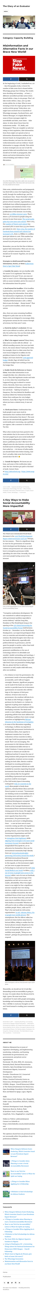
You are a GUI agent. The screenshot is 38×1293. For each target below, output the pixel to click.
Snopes (27, 490)
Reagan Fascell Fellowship (18, 1023)
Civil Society (25, 487)
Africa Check (26, 488)
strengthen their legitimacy (16, 838)
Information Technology (10, 488)
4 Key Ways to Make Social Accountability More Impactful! (16, 503)
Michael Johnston (14, 1031)
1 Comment (22, 492)
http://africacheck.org (12, 471)
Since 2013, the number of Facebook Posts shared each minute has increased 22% (19, 231)
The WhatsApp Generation (14, 1259)
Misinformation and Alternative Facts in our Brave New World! (18, 48)
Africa (17, 1027)
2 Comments (16, 1033)
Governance (6, 1023)
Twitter (9, 492)
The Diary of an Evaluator (16, 6)
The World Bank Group (26, 1031)
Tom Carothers (7, 1033)
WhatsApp (15, 492)
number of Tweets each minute (16, 224)
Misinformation (20, 490)
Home (5, 1272)
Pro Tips (19, 488)
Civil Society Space (20, 1029)
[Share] (11, 79)
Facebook (6, 490)
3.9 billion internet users (18, 214)
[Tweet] (27, 79)
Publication (7, 1276)
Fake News (12, 490)
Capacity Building (16, 487)
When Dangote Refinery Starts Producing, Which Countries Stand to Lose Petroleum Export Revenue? (19, 1214)
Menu (6, 11)
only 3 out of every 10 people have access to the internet (19, 873)
